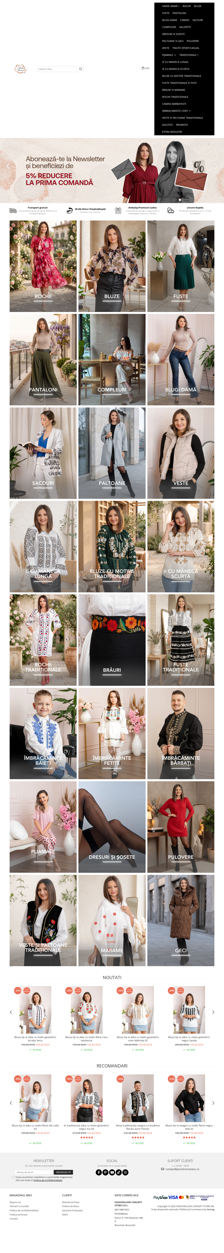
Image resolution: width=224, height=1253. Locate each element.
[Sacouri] (43, 453)
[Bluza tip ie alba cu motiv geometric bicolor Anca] (35, 1010)
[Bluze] (111, 266)
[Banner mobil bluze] (111, 546)
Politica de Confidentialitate (48, 1180)
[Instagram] (125, 1172)
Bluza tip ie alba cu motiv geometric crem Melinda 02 (138, 1038)
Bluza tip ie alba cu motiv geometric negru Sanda (189, 1038)
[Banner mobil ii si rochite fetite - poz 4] (111, 733)
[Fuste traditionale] (180, 640)
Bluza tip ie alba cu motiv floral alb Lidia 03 (35, 1127)
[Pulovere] (180, 827)
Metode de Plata (70, 1202)
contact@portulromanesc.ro (182, 1169)
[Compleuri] (111, 359)
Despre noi (15, 1202)
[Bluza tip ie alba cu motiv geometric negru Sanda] (189, 1010)
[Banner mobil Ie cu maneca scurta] (180, 546)
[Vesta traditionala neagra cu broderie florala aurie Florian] (138, 1098)
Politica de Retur (70, 1206)
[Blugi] (180, 359)
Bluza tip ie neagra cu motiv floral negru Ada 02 (189, 1127)
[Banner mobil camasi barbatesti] (180, 733)
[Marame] (111, 920)
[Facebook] (99, 1172)
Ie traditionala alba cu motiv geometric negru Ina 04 (86, 1127)
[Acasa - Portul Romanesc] (20, 69)
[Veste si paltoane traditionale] (43, 920)
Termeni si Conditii (19, 1206)
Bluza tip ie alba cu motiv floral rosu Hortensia (86, 1038)
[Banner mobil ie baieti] (43, 733)
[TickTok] (119, 1172)
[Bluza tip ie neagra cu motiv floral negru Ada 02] (189, 1098)
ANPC (65, 1214)
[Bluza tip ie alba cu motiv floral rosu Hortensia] (86, 1010)
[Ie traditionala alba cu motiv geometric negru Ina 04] (86, 1098)
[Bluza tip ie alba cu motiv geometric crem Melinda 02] (138, 1010)
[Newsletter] (112, 170)
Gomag (210, 1209)
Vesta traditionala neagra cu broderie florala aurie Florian (138, 1127)
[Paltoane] (111, 453)
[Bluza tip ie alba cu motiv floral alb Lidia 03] (35, 1098)
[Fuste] (180, 266)
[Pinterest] (105, 1172)
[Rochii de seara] (43, 266)
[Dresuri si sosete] (111, 827)
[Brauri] (111, 640)
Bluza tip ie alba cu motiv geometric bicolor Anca (35, 1038)
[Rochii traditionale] (43, 640)
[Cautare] (81, 69)
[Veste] (180, 453)
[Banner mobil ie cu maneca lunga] (43, 546)
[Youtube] (112, 1172)
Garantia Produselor (72, 1210)
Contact (14, 1218)
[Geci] (180, 920)
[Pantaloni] (43, 359)
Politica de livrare (18, 1214)
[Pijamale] (43, 827)
